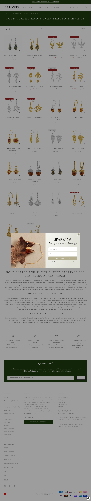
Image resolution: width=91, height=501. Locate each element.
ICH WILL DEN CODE (63, 258)
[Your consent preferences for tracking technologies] (88, 498)
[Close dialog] (78, 235)
